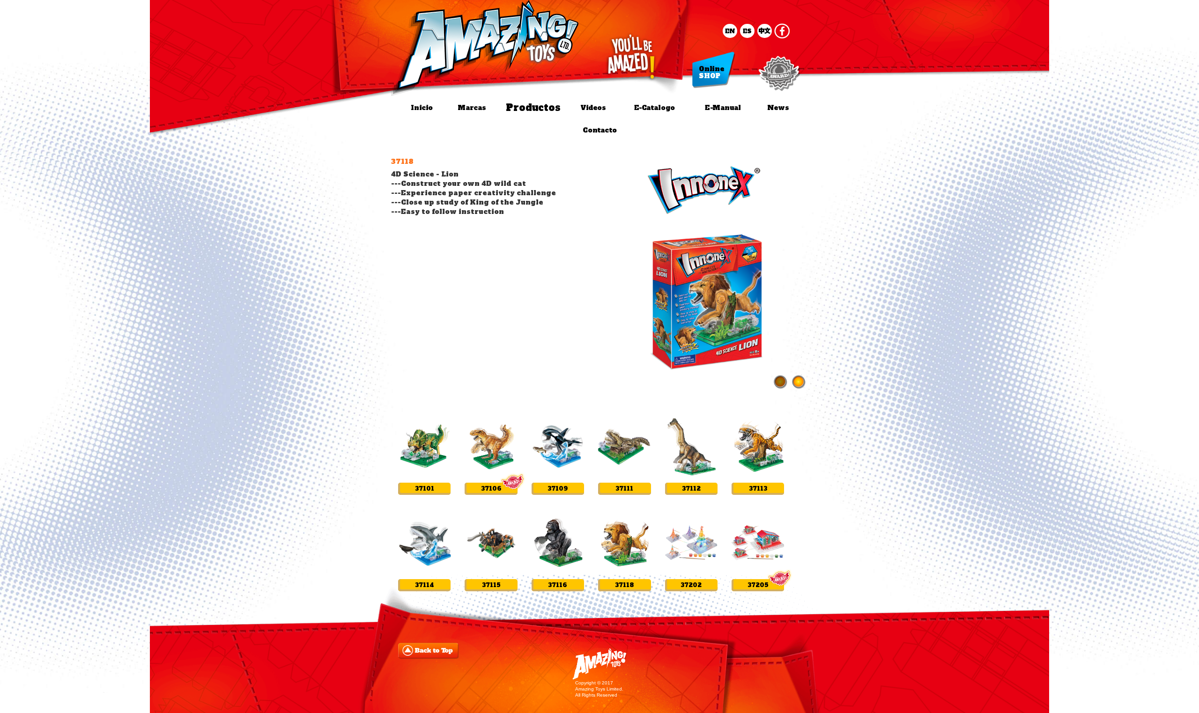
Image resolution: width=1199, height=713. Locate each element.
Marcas (471, 107)
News (777, 107)
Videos (593, 107)
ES (747, 30)
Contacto (599, 130)
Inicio (422, 107)
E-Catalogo (654, 107)
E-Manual (722, 107)
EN (730, 30)
